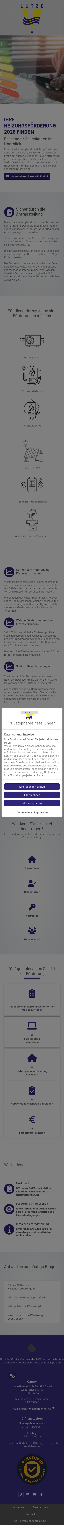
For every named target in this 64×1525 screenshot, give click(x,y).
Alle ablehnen (32, 794)
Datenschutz (24, 812)
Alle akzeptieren (32, 803)
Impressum (41, 812)
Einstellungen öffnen (32, 786)
